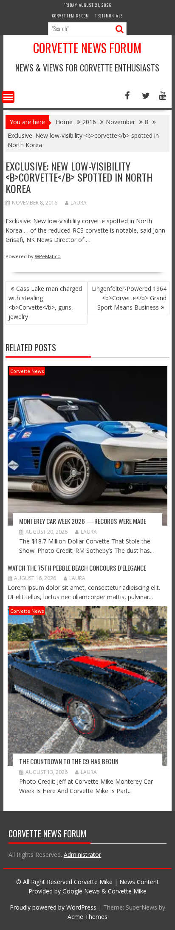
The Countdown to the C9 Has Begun (69, 761)
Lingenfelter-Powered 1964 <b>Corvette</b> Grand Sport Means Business (129, 297)
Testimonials (109, 15)
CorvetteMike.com (70, 15)
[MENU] (8, 97)
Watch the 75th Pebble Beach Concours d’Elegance (77, 567)
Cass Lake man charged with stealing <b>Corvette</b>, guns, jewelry (45, 302)
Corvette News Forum (87, 48)
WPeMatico (48, 256)
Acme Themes (87, 917)
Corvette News (27, 371)
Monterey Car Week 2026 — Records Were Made (82, 521)
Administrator (82, 854)
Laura (79, 202)
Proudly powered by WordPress (53, 907)
